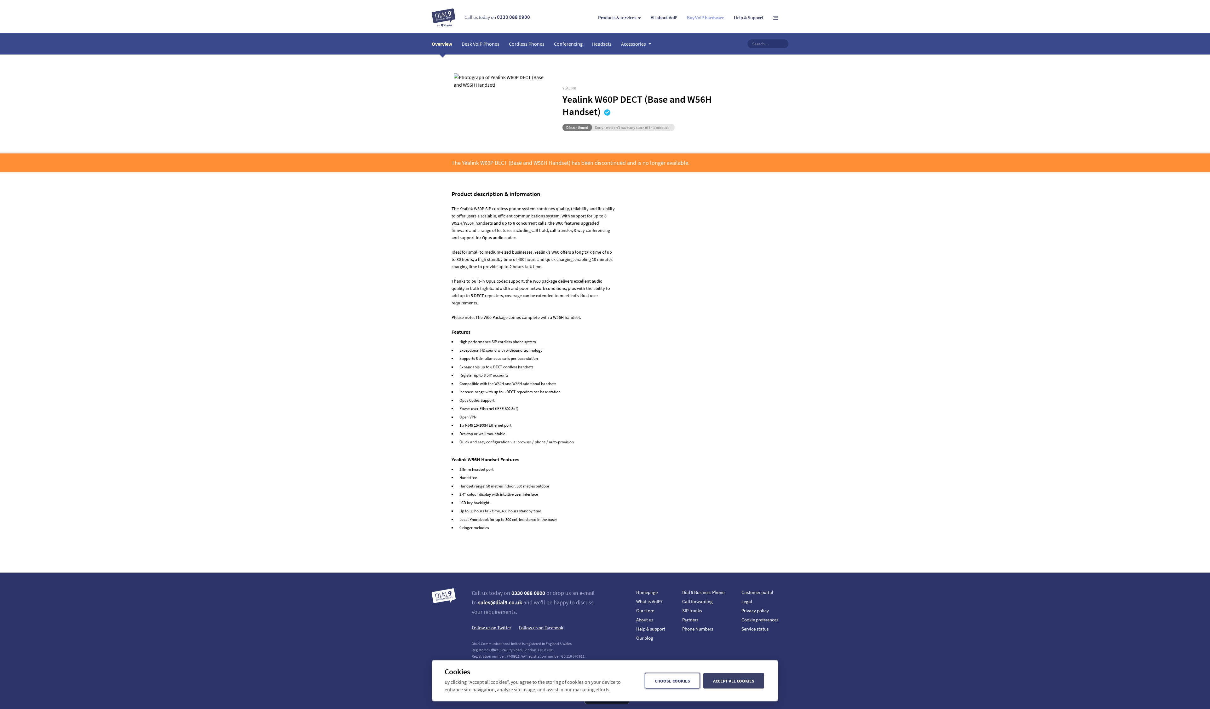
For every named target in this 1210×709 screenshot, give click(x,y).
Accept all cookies (733, 681)
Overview (442, 44)
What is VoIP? (649, 601)
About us (644, 620)
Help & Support (748, 17)
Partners (690, 620)
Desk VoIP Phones (480, 44)
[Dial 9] (444, 18)
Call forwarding (697, 601)
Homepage (647, 592)
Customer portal (757, 592)
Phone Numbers (697, 629)
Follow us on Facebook (541, 628)
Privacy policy (755, 611)
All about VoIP (664, 17)
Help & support (650, 629)
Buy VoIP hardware (705, 17)
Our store (645, 611)
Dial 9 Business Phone (703, 592)
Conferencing (568, 44)
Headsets (602, 44)
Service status (755, 629)
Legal (746, 601)
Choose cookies (672, 681)
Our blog (644, 638)
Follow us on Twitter (491, 628)
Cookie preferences (759, 620)
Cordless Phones (526, 44)
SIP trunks (692, 611)
